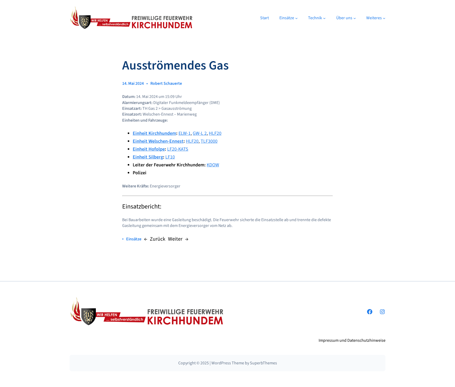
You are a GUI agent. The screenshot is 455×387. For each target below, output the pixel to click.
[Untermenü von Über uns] (354, 18)
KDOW (213, 165)
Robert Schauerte (166, 83)
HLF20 (215, 133)
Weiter (175, 239)
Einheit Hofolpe (149, 149)
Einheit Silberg (148, 157)
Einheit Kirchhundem (154, 133)
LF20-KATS (177, 149)
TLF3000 (209, 141)
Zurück (157, 239)
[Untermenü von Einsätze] (296, 18)
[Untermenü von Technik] (324, 18)
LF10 (170, 157)
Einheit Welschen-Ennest (158, 141)
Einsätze (133, 239)
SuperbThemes (263, 363)
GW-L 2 (200, 133)
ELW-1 (185, 133)
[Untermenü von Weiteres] (384, 18)
